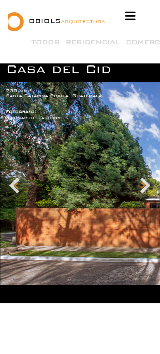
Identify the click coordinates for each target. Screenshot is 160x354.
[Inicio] (68, 22)
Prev (14, 186)
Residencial (93, 42)
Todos (45, 42)
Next (145, 186)
